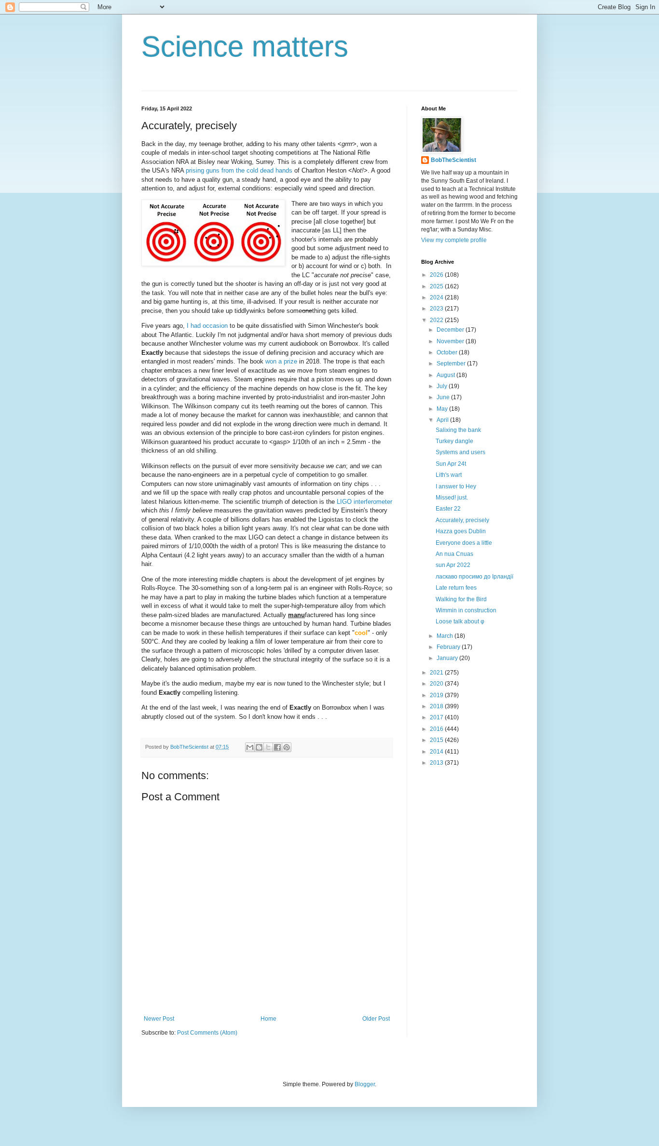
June (444, 397)
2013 (437, 762)
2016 (437, 729)
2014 (437, 751)
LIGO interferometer (364, 501)
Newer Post (159, 1018)
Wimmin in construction (466, 610)
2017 (437, 717)
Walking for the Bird (461, 599)
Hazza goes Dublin (461, 531)
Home (268, 1018)
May (443, 408)
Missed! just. (452, 497)
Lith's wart (449, 475)
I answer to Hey (456, 486)
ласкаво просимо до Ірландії (474, 576)
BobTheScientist (453, 160)
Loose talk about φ (460, 621)
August (446, 375)
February (449, 647)
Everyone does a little (464, 542)
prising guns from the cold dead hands (239, 170)
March (445, 636)
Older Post (376, 1018)
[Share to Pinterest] (286, 747)
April (443, 420)
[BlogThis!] (259, 747)
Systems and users (460, 452)
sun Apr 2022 (453, 565)
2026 (437, 274)
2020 (437, 683)
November (451, 341)
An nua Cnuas (454, 554)
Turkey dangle (454, 441)
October (448, 352)
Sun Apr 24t (451, 463)
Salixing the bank (458, 430)
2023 (437, 308)
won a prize (281, 361)
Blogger (365, 1084)
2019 (437, 695)
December (451, 329)
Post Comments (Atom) (207, 1032)
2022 (437, 320)
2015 (437, 740)
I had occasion (206, 325)
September (452, 363)
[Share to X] (268, 747)
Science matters (244, 46)
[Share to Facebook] (277, 747)
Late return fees (456, 587)
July (443, 386)
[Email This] (250, 747)
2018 (437, 706)
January (448, 658)
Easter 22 (448, 508)
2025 (437, 286)
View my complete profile (454, 240)
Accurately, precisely (462, 520)
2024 (437, 297)
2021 (437, 672)
